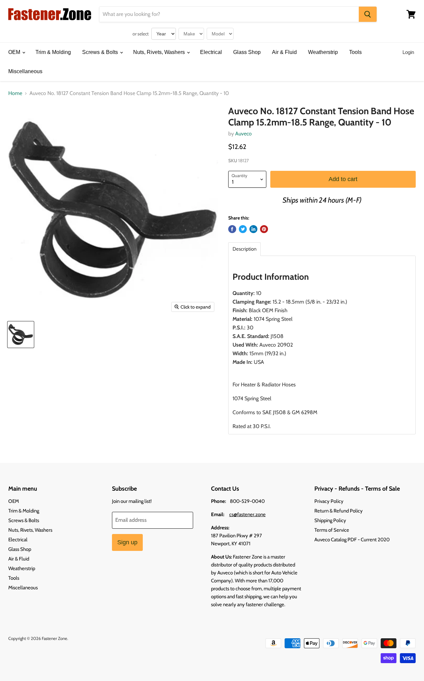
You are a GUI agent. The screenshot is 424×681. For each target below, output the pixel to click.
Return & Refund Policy (338, 511)
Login (408, 52)
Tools (355, 52)
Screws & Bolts (100, 52)
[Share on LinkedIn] (253, 229)
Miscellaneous (25, 71)
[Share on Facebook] (232, 229)
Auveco (243, 133)
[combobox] (229, 14)
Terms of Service (331, 530)
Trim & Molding (53, 52)
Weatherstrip (323, 52)
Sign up (127, 542)
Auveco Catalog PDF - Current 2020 (352, 540)
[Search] (368, 14)
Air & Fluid (284, 52)
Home (15, 93)
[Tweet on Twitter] (243, 229)
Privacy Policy (329, 501)
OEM (15, 52)
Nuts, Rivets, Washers (159, 52)
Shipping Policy (330, 520)
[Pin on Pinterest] (264, 229)
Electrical (211, 52)
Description (244, 249)
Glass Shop (247, 52)
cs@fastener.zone (247, 514)
